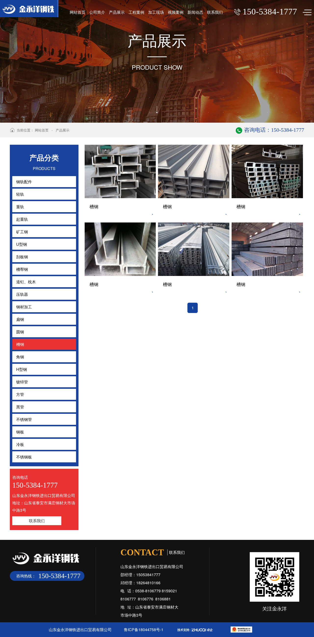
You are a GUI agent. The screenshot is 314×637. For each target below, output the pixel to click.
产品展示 (117, 12)
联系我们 (215, 12)
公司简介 (97, 12)
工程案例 (136, 12)
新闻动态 (195, 12)
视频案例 (175, 12)
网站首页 (77, 12)
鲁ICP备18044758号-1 (143, 629)
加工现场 (156, 12)
